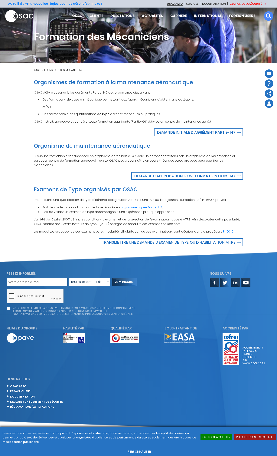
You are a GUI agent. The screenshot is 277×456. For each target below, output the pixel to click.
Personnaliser (139, 451)
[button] (89, 282)
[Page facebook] (214, 282)
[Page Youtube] (245, 282)
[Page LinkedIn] (235, 282)
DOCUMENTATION (214, 4)
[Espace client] (269, 103)
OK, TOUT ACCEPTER (216, 437)
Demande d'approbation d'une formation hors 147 (185, 176)
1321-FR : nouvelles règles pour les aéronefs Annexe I (61, 4)
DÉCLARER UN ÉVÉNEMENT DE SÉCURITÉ (36, 402)
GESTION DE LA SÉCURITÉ (246, 4)
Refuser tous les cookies (255, 437)
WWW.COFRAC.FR (252, 363)
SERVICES (192, 4)
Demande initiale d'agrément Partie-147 (196, 132)
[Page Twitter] (224, 282)
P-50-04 (229, 231)
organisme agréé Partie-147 (141, 207)
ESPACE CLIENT (20, 391)
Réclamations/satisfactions (32, 407)
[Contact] (269, 73)
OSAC (37, 70)
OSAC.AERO (18, 386)
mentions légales (122, 314)
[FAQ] (269, 83)
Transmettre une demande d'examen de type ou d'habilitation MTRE (169, 242)
